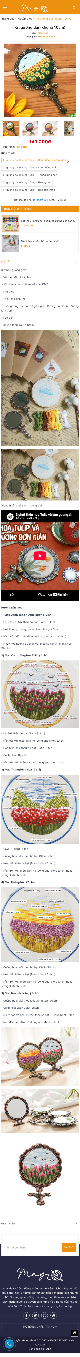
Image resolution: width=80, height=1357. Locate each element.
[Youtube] (53, 1315)
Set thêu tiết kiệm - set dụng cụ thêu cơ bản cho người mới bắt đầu (49, 221)
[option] (40, 80)
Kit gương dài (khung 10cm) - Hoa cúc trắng (28, 189)
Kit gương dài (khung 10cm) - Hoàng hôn (27, 182)
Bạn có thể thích (18, 209)
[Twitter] (35, 1315)
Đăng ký (68, 1247)
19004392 (41, 199)
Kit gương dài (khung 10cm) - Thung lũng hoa (29, 174)
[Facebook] (26, 1315)
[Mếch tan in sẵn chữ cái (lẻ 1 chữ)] (10, 243)
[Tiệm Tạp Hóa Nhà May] (35, 8)
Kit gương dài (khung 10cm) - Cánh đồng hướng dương (35, 159)
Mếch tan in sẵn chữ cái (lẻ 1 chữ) (40, 241)
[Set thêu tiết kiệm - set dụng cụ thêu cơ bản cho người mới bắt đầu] (10, 223)
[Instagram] (44, 1315)
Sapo (48, 1348)
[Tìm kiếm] (74, 8)
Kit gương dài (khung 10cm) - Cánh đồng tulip (29, 167)
